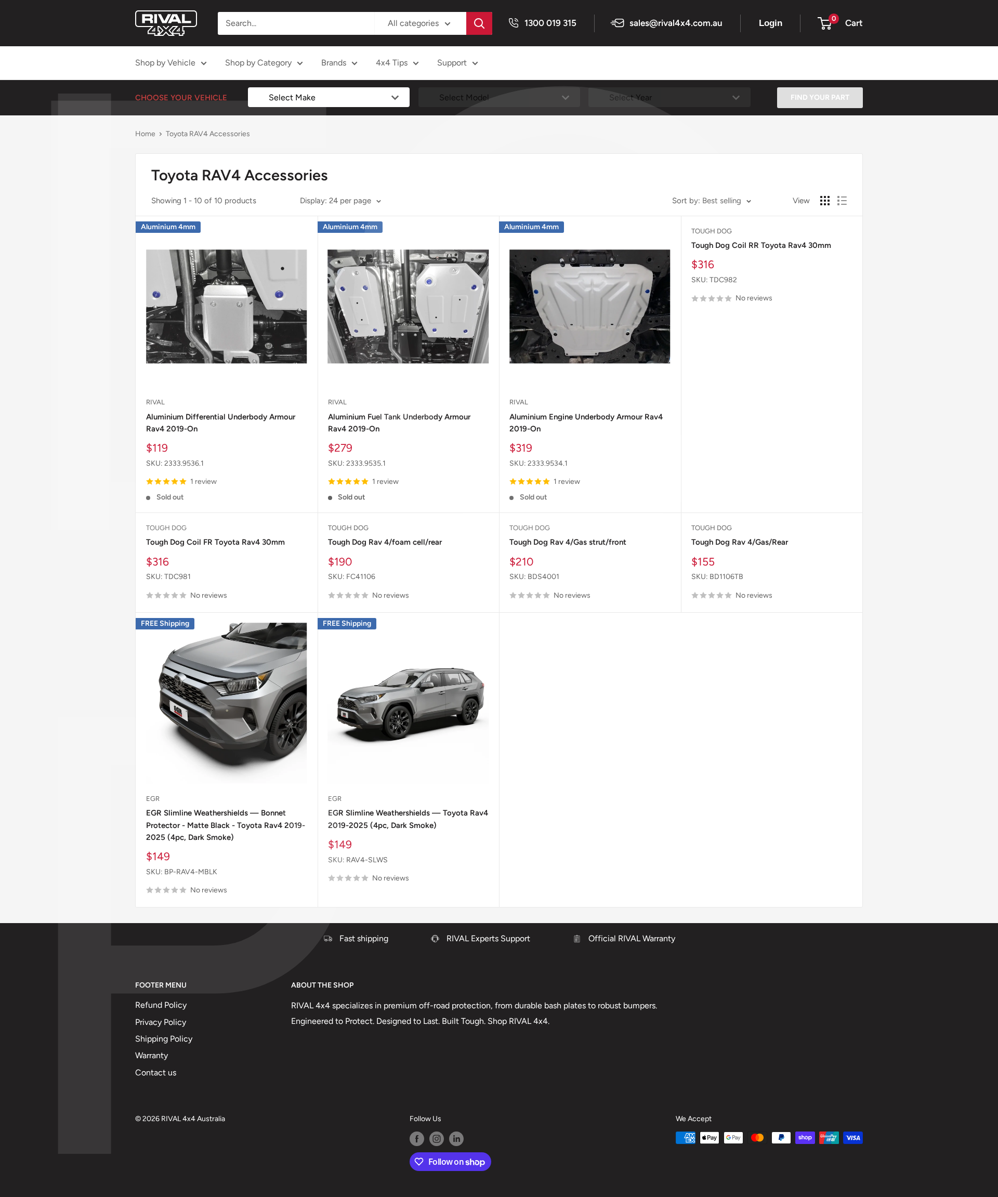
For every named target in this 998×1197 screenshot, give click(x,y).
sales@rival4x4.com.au (676, 23)
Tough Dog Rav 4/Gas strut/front (567, 542)
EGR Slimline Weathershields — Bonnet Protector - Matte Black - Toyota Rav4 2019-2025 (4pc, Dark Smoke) (225, 825)
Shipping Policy (163, 1039)
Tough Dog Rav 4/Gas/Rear (739, 542)
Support (452, 63)
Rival (155, 402)
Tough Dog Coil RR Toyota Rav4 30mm (761, 245)
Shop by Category (258, 63)
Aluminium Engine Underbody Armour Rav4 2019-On (586, 422)
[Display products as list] (842, 200)
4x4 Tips (392, 63)
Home (145, 133)
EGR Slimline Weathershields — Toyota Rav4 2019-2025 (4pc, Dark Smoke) (408, 819)
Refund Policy (161, 1005)
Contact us (155, 1072)
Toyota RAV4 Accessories (208, 133)
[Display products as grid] (825, 200)
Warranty (151, 1055)
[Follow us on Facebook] (417, 1139)
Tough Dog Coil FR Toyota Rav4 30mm (215, 542)
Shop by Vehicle (165, 63)
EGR (153, 799)
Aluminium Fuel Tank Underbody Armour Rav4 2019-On (399, 422)
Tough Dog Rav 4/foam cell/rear (385, 542)
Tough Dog (711, 231)
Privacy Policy (160, 1022)
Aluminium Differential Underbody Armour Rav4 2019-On (220, 422)
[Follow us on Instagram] (436, 1139)
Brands (333, 63)
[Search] (479, 23)
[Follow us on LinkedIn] (456, 1139)
